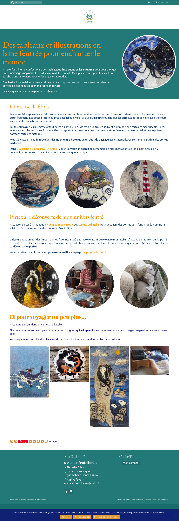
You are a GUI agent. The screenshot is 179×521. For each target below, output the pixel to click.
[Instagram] (71, 491)
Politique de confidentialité (106, 517)
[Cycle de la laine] (149, 360)
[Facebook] (67, 491)
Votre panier (163, 2)
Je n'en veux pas (82, 517)
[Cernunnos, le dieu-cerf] (69, 364)
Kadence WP (43, 499)
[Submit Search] (12, 2)
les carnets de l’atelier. (50, 324)
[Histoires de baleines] (29, 372)
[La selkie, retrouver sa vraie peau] (109, 386)
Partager (53, 441)
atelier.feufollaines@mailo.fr (83, 483)
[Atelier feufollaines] (89, 16)
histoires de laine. (110, 339)
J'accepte (66, 517)
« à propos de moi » (94, 252)
